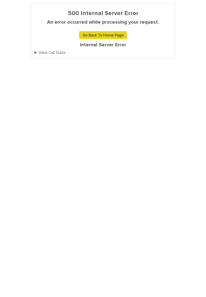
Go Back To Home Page (103, 35)
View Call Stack (52, 53)
